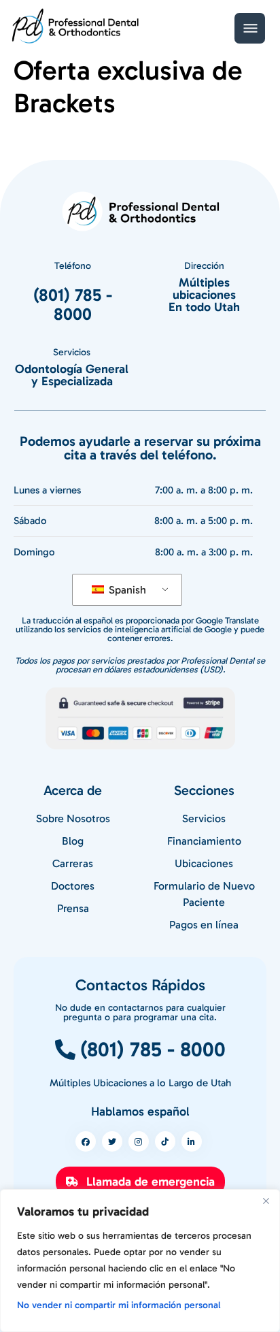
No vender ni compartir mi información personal (119, 1305)
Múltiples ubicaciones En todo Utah (204, 294)
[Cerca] (266, 1200)
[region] (140, 1260)
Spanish (126, 589)
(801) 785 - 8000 (72, 305)
